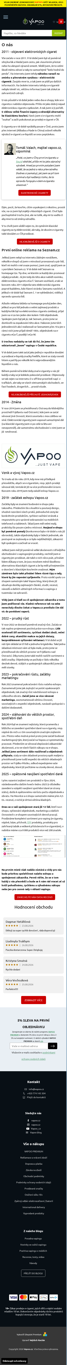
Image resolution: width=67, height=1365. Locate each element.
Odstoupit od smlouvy (14, 1360)
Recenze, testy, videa (33, 1256)
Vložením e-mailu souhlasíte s (33, 1055)
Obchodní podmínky (33, 1176)
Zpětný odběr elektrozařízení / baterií (33, 1200)
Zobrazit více (34, 1000)
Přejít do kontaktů (36, 1097)
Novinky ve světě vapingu (33, 1244)
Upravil (33, 1340)
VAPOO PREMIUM (33, 1151)
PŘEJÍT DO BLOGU (33, 1273)
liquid (19, 161)
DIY (29, 822)
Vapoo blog (36, 1132)
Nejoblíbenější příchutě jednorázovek (34, 394)
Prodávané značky (34, 1188)
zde (41, 1041)
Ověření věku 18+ (34, 1194)
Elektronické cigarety (34, 192)
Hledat (58, 33)
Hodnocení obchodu (33, 907)
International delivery (34, 1207)
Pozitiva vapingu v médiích (33, 1250)
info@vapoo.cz (36, 1089)
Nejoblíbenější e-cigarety (35, 241)
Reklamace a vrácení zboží (33, 1157)
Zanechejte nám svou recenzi (35, 897)
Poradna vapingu (33, 1238)
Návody (33, 1263)
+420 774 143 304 (36, 1093)
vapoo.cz (35, 1120)
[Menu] (5, 17)
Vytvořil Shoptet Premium (29, 1334)
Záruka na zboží (34, 1169)
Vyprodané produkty (33, 1213)
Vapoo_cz (36, 1128)
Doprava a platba (33, 1163)
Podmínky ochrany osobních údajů (33, 1182)
